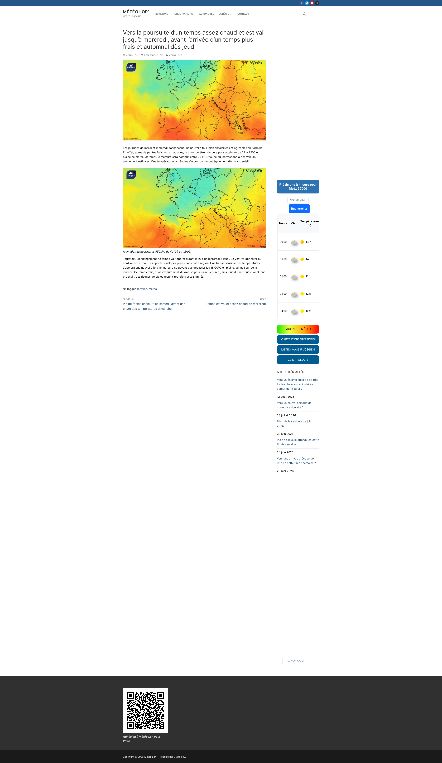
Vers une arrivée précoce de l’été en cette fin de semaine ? (296, 461)
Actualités (175, 55)
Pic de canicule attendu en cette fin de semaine (298, 442)
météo (153, 289)
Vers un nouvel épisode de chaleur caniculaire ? (294, 405)
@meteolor (295, 661)
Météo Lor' (136, 11)
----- (314, 13)
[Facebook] (302, 3)
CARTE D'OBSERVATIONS (298, 339)
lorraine (142, 289)
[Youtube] (312, 3)
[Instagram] (317, 3)
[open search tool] (304, 14)
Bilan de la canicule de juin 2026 (294, 424)
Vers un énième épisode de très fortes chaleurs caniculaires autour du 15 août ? (297, 384)
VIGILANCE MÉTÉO (298, 329)
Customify (179, 756)
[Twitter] (307, 3)
